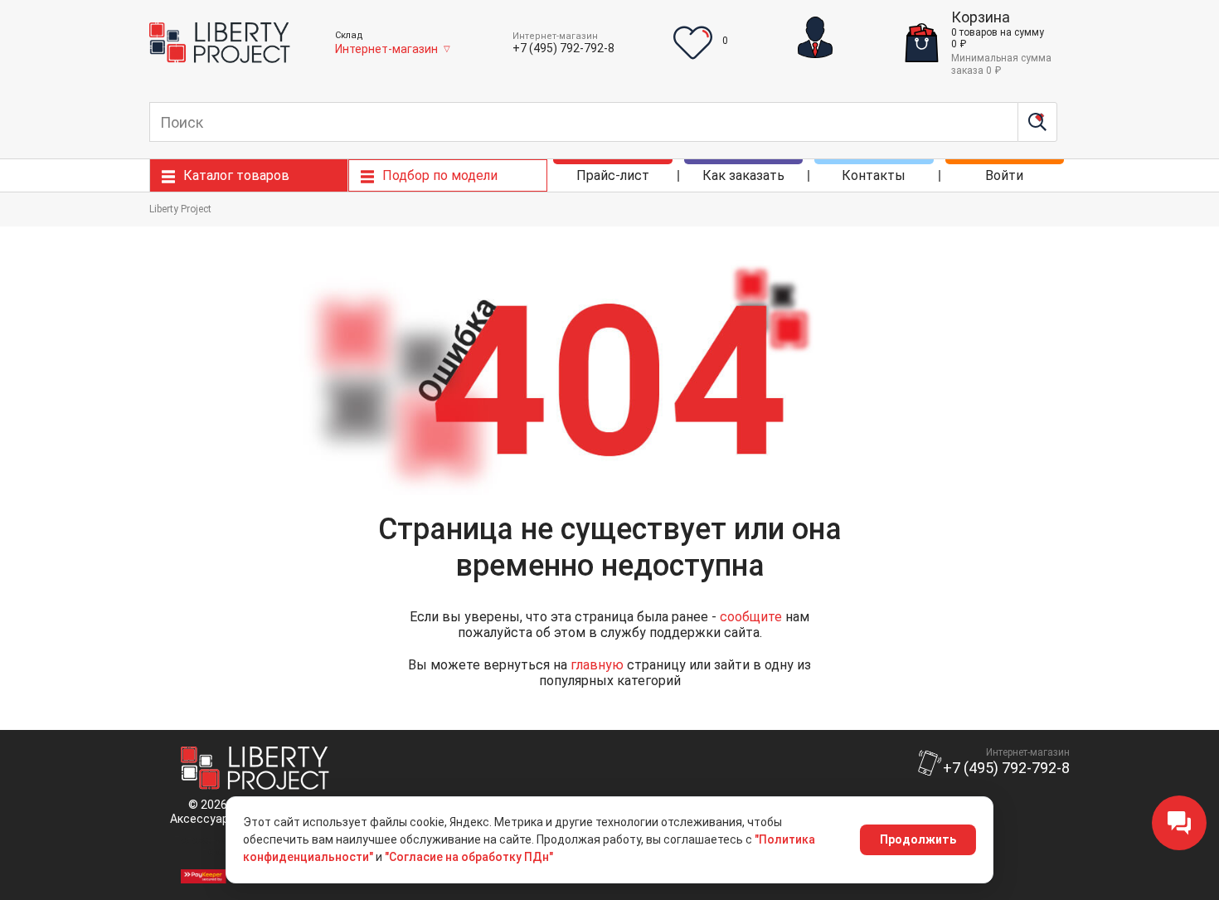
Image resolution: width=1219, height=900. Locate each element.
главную (597, 665)
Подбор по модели (440, 175)
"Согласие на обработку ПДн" (469, 857)
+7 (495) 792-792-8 (563, 48)
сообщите (751, 617)
